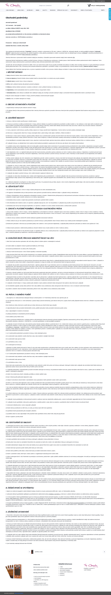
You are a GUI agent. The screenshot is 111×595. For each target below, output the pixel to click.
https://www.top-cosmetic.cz (29, 54)
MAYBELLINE (30, 10)
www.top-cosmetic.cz (11, 37)
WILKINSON (52, 10)
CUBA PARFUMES (10, 10)
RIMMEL (37, 10)
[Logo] (13, 5)
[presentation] (29, 551)
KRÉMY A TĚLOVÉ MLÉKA (86, 10)
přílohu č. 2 (53, 436)
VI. (49, 265)
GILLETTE (45, 10)
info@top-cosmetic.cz (27, 37)
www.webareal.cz (19, 593)
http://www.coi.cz (14, 498)
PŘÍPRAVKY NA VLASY (62, 10)
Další (102, 10)
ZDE (74, 57)
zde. (11, 458)
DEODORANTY (74, 10)
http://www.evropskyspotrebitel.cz (76, 503)
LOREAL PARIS (20, 10)
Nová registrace (101, 1)
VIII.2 (29, 465)
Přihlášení (93, 1)
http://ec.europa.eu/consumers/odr (66, 498)
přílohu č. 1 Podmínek (13, 327)
